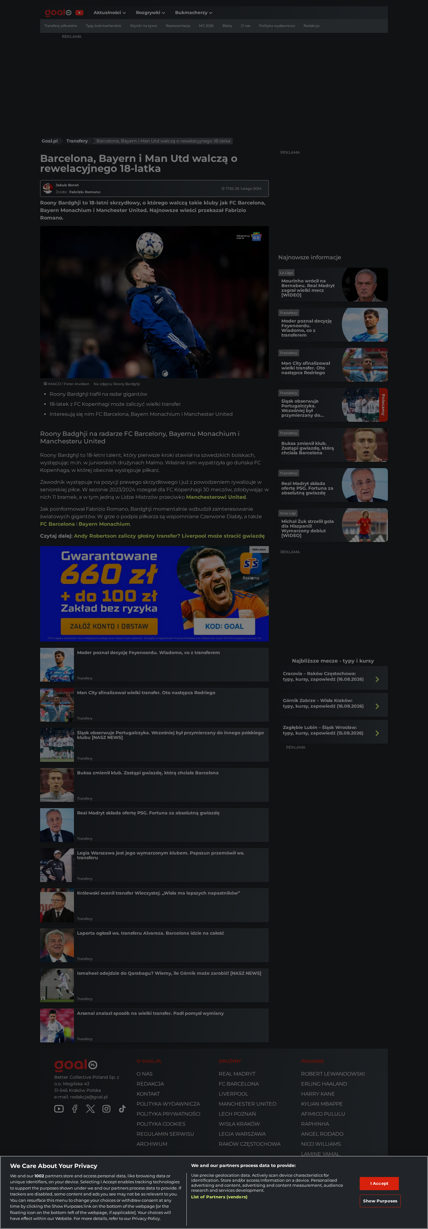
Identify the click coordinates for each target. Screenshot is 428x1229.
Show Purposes (380, 1200)
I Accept (379, 1183)
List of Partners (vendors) (219, 1196)
